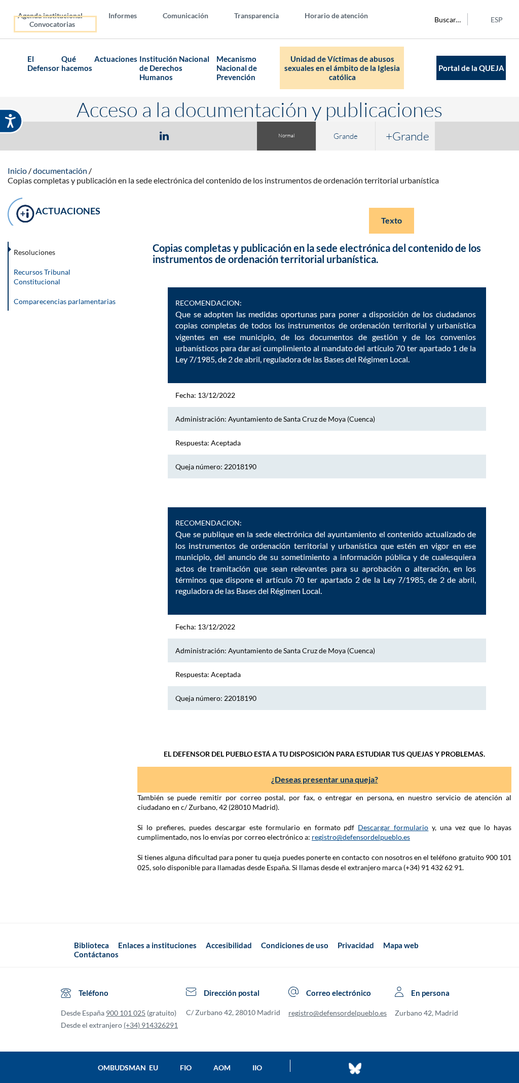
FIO (186, 1067)
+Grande (407, 136)
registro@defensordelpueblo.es (361, 837)
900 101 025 (125, 1013)
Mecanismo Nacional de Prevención (236, 68)
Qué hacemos (76, 63)
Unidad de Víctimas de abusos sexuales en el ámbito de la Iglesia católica (342, 68)
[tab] (105, 135)
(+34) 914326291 (151, 1025)
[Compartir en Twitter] (134, 135)
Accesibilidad (229, 945)
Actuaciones (115, 58)
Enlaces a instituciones (157, 945)
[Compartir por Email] (194, 135)
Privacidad (356, 945)
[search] (442, 19)
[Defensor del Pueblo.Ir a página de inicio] (65, 950)
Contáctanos (96, 954)
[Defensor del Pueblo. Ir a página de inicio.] (17, 68)
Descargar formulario (393, 827)
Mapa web (401, 945)
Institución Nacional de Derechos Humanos (174, 68)
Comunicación (185, 15)
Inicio (17, 170)
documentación (60, 170)
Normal (286, 135)
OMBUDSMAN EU (128, 1067)
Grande (345, 136)
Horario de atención (336, 15)
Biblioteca (91, 945)
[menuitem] (58, 15)
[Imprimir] (225, 135)
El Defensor (43, 63)
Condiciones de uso (294, 945)
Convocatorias (52, 24)
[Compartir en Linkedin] (164, 135)
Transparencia (256, 15)
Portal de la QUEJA (471, 67)
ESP (497, 19)
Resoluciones (34, 252)
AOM (222, 1067)
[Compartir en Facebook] (105, 135)
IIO (257, 1067)
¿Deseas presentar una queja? (324, 779)
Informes (122, 15)
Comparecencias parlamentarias (65, 301)
